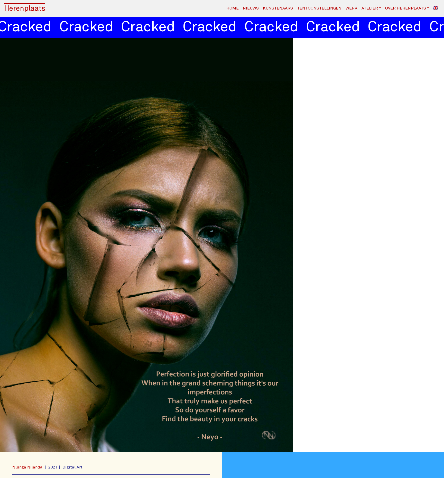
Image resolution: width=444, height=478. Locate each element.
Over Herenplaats (405, 8)
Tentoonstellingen (319, 8)
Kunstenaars (278, 8)
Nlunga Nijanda (27, 467)
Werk (351, 8)
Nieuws (251, 8)
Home (232, 8)
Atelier (370, 8)
